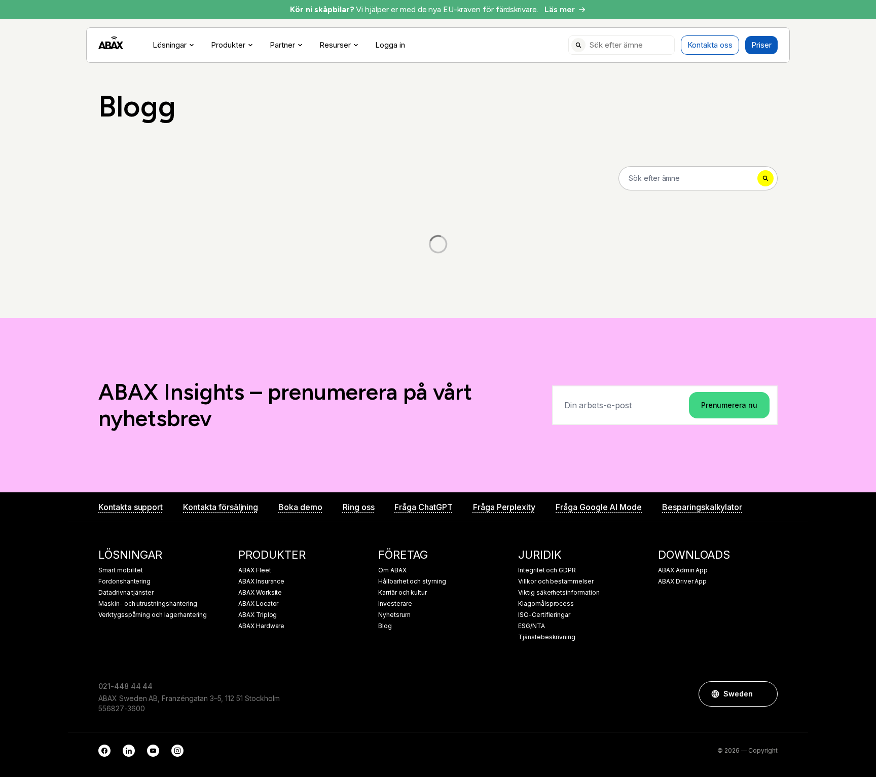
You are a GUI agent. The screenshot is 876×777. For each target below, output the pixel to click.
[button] (765, 694)
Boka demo (300, 507)
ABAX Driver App (682, 581)
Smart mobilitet (120, 570)
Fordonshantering (124, 581)
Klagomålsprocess (546, 603)
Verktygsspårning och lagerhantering (152, 614)
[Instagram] (177, 751)
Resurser (335, 45)
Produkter (228, 45)
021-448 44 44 (125, 686)
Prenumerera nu (729, 405)
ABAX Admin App (683, 570)
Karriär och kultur (402, 592)
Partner (282, 45)
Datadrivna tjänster (126, 592)
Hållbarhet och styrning (412, 581)
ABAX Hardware (261, 626)
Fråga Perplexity (504, 507)
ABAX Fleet (254, 570)
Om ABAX (392, 570)
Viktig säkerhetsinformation (559, 592)
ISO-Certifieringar (544, 614)
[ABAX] (110, 42)
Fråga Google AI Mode (599, 507)
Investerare (395, 603)
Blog (385, 626)
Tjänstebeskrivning (546, 637)
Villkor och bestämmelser (556, 581)
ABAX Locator (258, 603)
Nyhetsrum (394, 614)
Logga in (390, 45)
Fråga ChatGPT (423, 507)
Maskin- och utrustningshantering (147, 603)
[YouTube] (153, 751)
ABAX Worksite (260, 592)
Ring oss (359, 507)
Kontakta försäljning (220, 507)
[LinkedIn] (129, 751)
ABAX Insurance (261, 581)
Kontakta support (130, 507)
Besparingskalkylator (702, 507)
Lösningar (170, 45)
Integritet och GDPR (547, 570)
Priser (761, 45)
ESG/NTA (531, 626)
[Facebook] (104, 751)
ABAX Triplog (257, 614)
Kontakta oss (710, 45)
